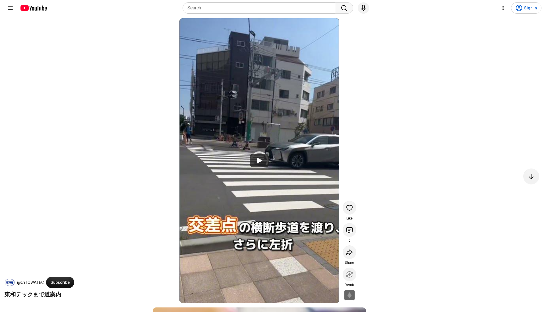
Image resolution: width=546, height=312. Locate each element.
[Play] (259, 160)
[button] (10, 282)
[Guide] (10, 8)
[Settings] (503, 8)
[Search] (344, 8)
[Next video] (531, 176)
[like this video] (349, 208)
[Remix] (349, 274)
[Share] (349, 252)
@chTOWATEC (30, 282)
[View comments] (349, 230)
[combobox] (260, 8)
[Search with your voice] (363, 8)
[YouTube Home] (33, 8)
